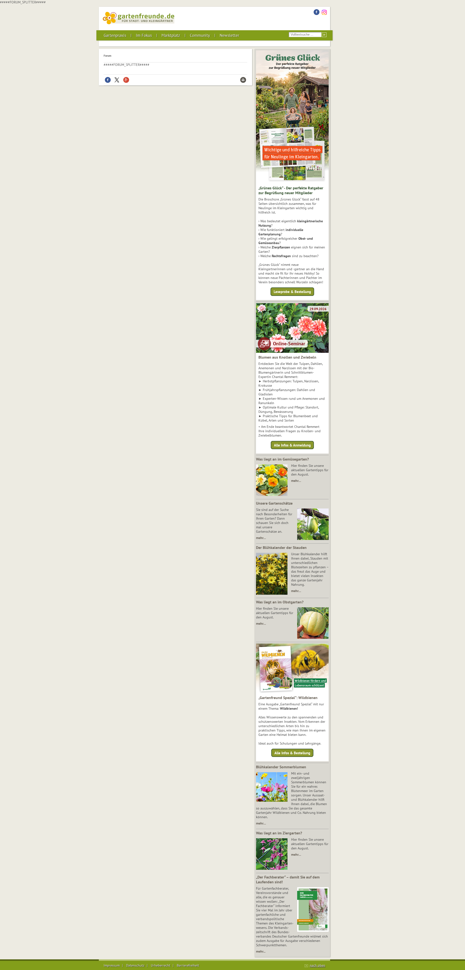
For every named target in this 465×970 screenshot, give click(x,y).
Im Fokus (144, 35)
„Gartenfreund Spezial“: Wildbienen (288, 697)
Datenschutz (135, 965)
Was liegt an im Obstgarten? (279, 602)
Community (200, 35)
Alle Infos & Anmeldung (292, 445)
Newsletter (229, 35)
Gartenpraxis (115, 35)
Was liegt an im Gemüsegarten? (282, 459)
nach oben (317, 965)
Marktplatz (171, 35)
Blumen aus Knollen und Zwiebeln (287, 357)
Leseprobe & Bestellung (292, 291)
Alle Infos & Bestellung (292, 753)
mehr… (296, 480)
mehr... (260, 951)
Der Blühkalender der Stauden (281, 547)
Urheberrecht (160, 965)
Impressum (112, 965)
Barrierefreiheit (188, 965)
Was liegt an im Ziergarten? (279, 833)
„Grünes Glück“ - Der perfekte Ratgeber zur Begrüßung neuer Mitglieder (290, 190)
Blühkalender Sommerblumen (281, 766)
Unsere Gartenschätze (274, 503)
